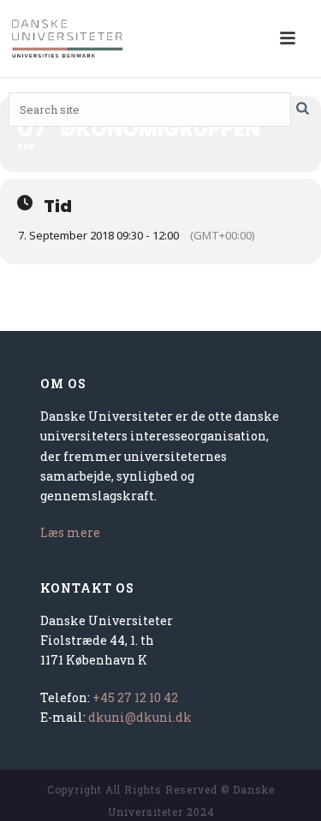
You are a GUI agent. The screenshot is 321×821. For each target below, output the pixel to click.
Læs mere (70, 532)
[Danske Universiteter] (68, 38)
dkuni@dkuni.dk (140, 717)
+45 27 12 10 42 (135, 697)
